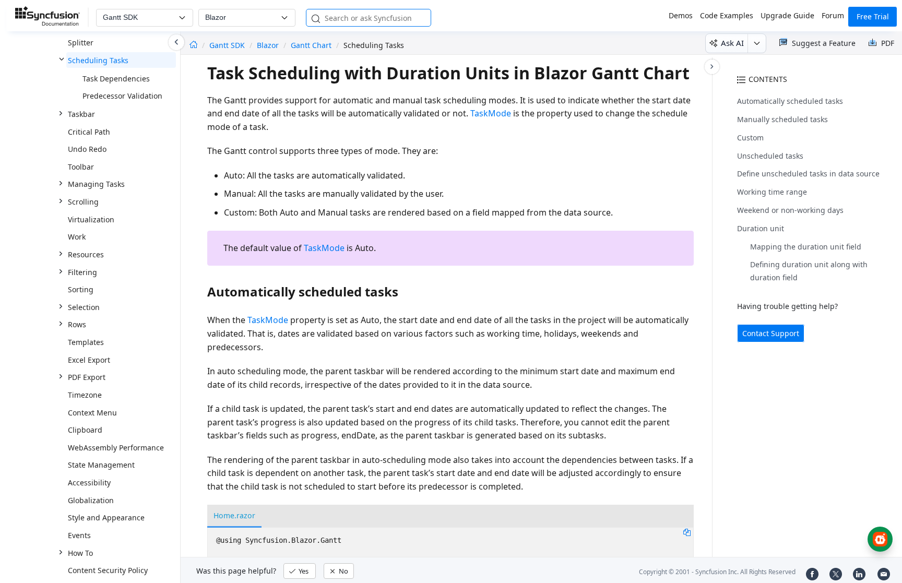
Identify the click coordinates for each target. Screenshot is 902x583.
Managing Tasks (96, 184)
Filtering (82, 272)
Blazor (268, 45)
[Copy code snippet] (687, 532)
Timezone (85, 395)
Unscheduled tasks (770, 156)
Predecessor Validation (122, 96)
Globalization (91, 500)
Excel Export (89, 360)
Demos (681, 15)
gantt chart (311, 45)
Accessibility (89, 482)
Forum (833, 15)
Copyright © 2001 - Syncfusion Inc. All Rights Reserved (717, 571)
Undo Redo (87, 149)
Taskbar (81, 114)
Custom (750, 137)
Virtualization (91, 219)
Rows (77, 324)
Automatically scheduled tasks (790, 101)
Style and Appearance (106, 517)
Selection (84, 307)
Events (79, 535)
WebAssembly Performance (116, 448)
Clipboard (85, 430)
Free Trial (873, 16)
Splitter (80, 42)
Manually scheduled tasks (782, 119)
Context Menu (92, 413)
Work (77, 237)
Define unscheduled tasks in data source (808, 174)
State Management (101, 465)
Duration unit (760, 228)
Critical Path (89, 132)
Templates (86, 342)
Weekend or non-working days (790, 210)
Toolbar (81, 167)
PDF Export (86, 377)
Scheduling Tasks (98, 60)
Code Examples (726, 15)
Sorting (80, 289)
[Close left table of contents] (176, 42)
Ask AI (732, 43)
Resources (86, 254)
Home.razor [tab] (234, 515)
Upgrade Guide (787, 15)
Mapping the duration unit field (805, 247)
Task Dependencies (116, 79)
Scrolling (83, 202)
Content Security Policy (108, 570)
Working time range (772, 192)
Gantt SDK (228, 45)
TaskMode (490, 113)
